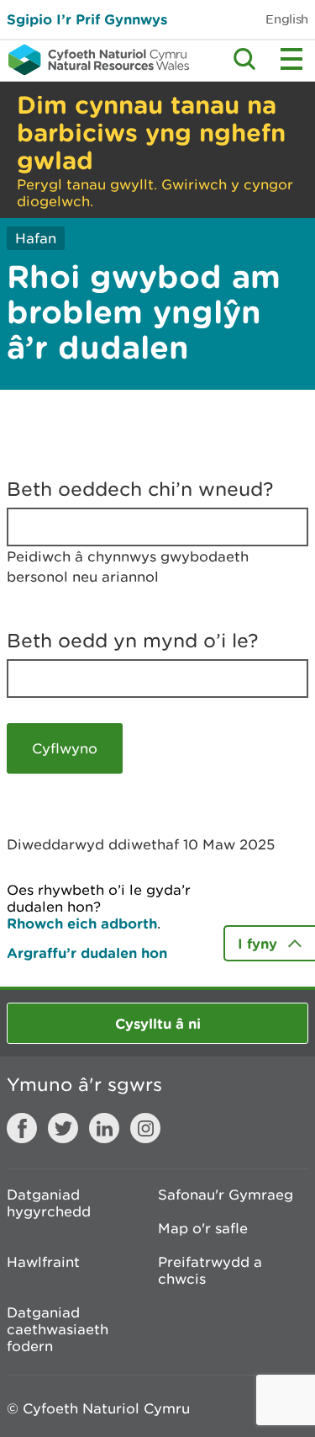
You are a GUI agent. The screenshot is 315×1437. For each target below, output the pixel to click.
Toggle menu (291, 59)
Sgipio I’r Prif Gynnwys (87, 19)
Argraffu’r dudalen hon (87, 953)
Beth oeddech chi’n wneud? (140, 489)
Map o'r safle (203, 1228)
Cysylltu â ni (158, 1023)
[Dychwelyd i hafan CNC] (94, 60)
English (286, 19)
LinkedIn (104, 1128)
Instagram (145, 1128)
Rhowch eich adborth (82, 923)
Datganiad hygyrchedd (49, 1203)
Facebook (22, 1128)
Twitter (63, 1128)
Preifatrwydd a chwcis (210, 1270)
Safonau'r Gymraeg (225, 1194)
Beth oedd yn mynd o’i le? (133, 640)
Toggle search (244, 59)
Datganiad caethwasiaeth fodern (57, 1329)
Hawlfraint (43, 1261)
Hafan (35, 238)
